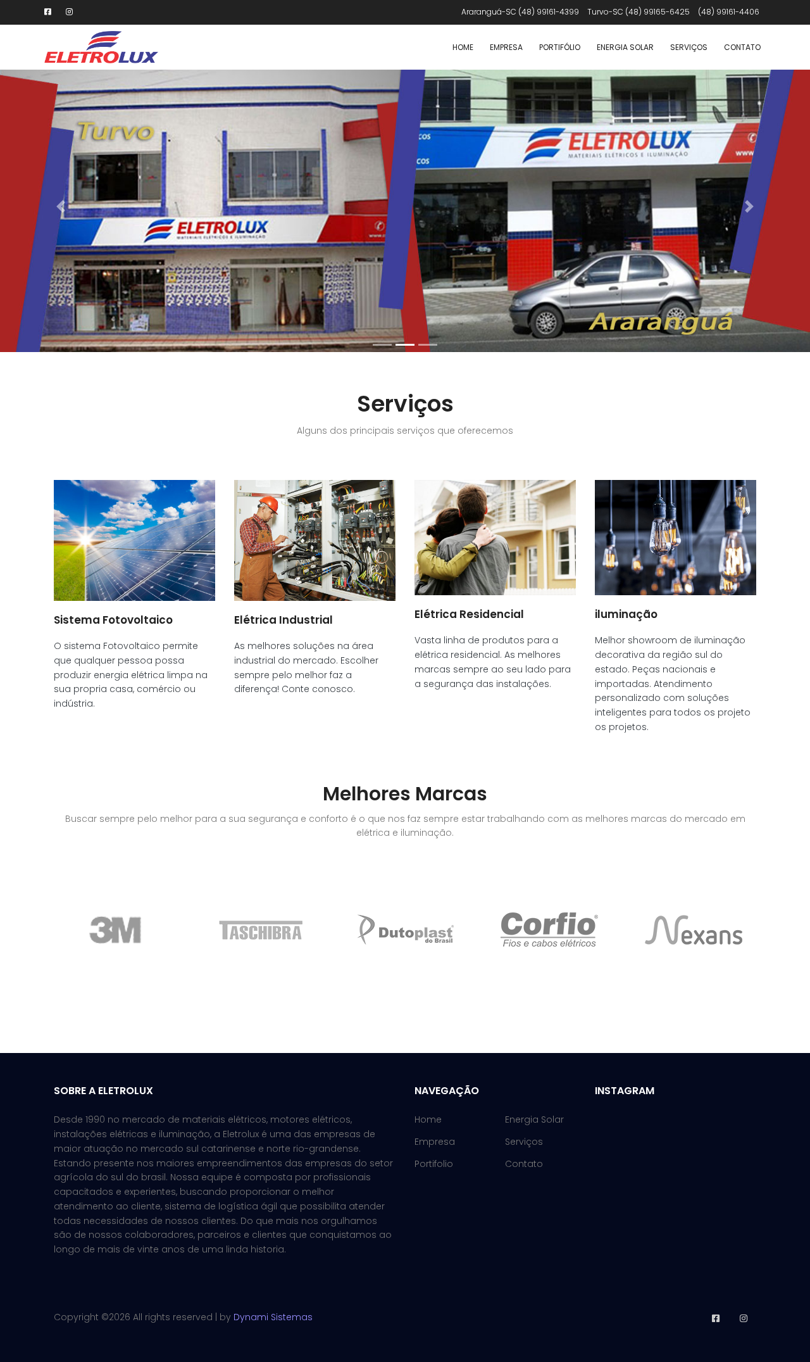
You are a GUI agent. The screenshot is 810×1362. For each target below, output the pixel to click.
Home (462, 47)
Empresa (506, 47)
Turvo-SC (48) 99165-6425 (638, 11)
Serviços (688, 47)
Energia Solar (625, 47)
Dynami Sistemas (273, 1317)
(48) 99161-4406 (728, 11)
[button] (61, 206)
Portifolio (433, 1163)
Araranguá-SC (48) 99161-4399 (520, 11)
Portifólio (559, 47)
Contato (742, 47)
